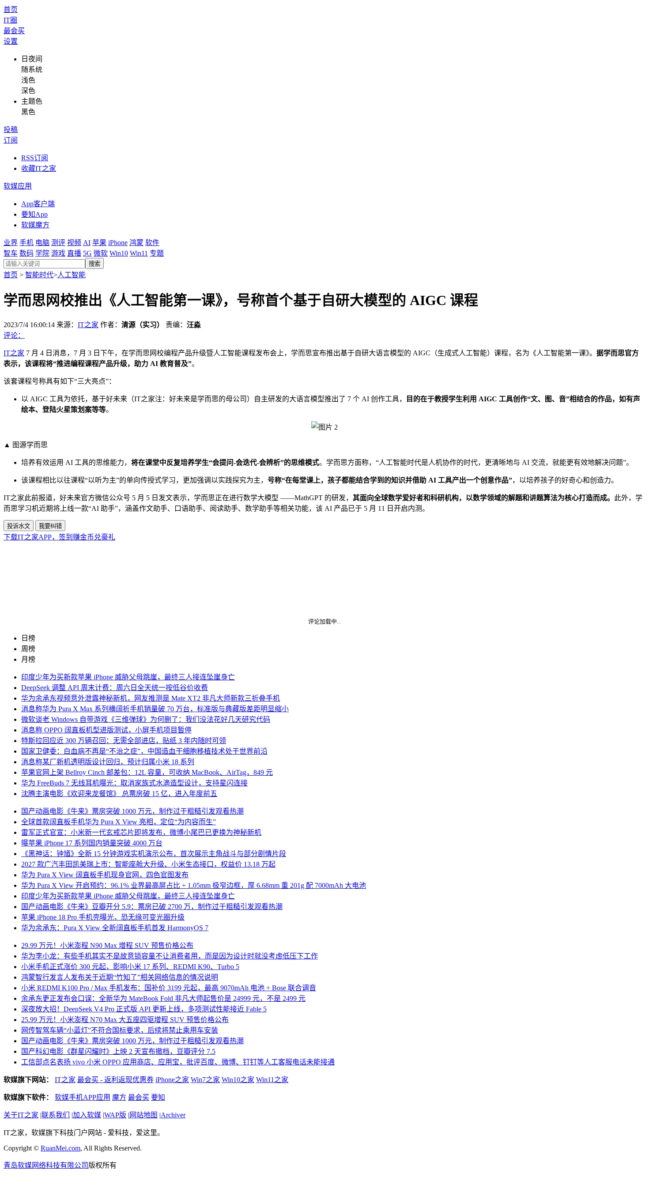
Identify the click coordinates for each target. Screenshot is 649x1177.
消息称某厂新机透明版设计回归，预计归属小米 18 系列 (107, 762)
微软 (101, 253)
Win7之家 (205, 1079)
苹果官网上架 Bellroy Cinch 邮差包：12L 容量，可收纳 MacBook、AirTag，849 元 (147, 772)
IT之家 (88, 324)
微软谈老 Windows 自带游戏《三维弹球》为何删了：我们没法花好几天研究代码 (145, 719)
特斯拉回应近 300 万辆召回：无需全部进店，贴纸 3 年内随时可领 (123, 740)
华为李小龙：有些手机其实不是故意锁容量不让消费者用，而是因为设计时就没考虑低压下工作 (169, 956)
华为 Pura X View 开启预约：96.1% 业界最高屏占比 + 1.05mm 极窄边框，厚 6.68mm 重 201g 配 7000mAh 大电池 (193, 885)
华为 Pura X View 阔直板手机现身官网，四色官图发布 (105, 875)
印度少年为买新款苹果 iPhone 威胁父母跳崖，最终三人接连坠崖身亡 (128, 677)
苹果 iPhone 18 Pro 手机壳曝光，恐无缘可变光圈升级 (103, 917)
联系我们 (56, 1115)
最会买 (14, 30)
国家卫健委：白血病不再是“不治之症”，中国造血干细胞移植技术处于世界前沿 (144, 751)
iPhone (118, 242)
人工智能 (71, 275)
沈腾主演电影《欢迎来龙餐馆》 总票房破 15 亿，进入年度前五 (119, 793)
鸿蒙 (136, 242)
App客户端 (38, 203)
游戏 (58, 253)
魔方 (119, 1097)
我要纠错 (50, 526)
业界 (11, 242)
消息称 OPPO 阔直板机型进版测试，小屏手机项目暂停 (106, 730)
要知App (34, 214)
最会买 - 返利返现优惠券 (115, 1079)
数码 (26, 253)
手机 (26, 242)
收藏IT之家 (38, 168)
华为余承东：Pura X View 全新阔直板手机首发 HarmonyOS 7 (114, 928)
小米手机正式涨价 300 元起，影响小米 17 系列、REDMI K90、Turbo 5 (130, 966)
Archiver (173, 1115)
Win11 (139, 253)
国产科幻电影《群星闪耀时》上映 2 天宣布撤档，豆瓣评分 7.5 (118, 1051)
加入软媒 (87, 1115)
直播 (74, 253)
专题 (157, 253)
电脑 (42, 242)
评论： (14, 335)
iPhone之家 (172, 1079)
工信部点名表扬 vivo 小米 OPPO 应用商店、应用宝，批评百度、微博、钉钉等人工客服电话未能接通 (178, 1062)
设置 (11, 41)
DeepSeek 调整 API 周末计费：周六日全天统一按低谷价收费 (114, 687)
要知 (158, 1097)
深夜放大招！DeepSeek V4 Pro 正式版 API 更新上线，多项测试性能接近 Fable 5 (144, 1009)
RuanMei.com (60, 1148)
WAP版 (115, 1115)
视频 (74, 242)
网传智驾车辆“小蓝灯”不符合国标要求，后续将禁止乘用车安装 (119, 1030)
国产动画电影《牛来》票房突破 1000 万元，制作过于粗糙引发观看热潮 (132, 811)
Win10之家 (238, 1079)
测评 (58, 242)
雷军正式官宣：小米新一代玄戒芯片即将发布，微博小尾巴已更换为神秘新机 (141, 832)
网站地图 (143, 1115)
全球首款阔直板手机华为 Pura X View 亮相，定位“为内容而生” (118, 822)
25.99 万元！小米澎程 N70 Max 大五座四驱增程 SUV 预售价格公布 (125, 1019)
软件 (152, 242)
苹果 (99, 242)
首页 (11, 9)
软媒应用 (18, 186)
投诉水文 (18, 526)
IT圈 (10, 20)
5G (87, 253)
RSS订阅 (34, 158)
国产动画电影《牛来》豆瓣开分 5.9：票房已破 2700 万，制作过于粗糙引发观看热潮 (152, 906)
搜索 (94, 263)
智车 (11, 253)
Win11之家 (272, 1079)
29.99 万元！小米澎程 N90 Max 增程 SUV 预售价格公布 (107, 945)
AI (87, 242)
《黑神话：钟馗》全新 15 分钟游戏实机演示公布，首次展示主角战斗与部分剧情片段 (153, 853)
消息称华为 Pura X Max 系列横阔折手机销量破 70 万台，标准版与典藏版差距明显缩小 (155, 709)
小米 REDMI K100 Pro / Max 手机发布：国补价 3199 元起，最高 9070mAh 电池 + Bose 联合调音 (168, 988)
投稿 (11, 129)
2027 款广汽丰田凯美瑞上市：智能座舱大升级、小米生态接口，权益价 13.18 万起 (148, 864)
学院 (42, 253)
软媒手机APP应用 (82, 1097)
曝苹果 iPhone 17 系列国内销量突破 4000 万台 (91, 843)
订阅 (11, 140)
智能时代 (39, 275)
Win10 (118, 253)
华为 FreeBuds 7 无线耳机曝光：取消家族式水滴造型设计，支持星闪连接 (134, 783)
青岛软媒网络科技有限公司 (46, 1165)
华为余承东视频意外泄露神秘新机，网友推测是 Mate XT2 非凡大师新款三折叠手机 (150, 698)
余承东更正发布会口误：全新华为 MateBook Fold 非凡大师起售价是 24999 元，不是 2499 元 (163, 998)
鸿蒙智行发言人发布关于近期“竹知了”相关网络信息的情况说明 (119, 977)
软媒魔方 (35, 225)
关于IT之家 (21, 1115)
